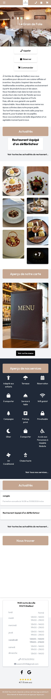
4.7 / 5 (22, 682)
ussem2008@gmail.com (27, 664)
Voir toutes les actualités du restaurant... (27, 154)
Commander (27, 67)
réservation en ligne (26, 694)
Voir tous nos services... (36, 472)
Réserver (26, 59)
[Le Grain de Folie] (25, 2)
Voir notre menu (25, 353)
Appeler (27, 50)
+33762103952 (27, 659)
